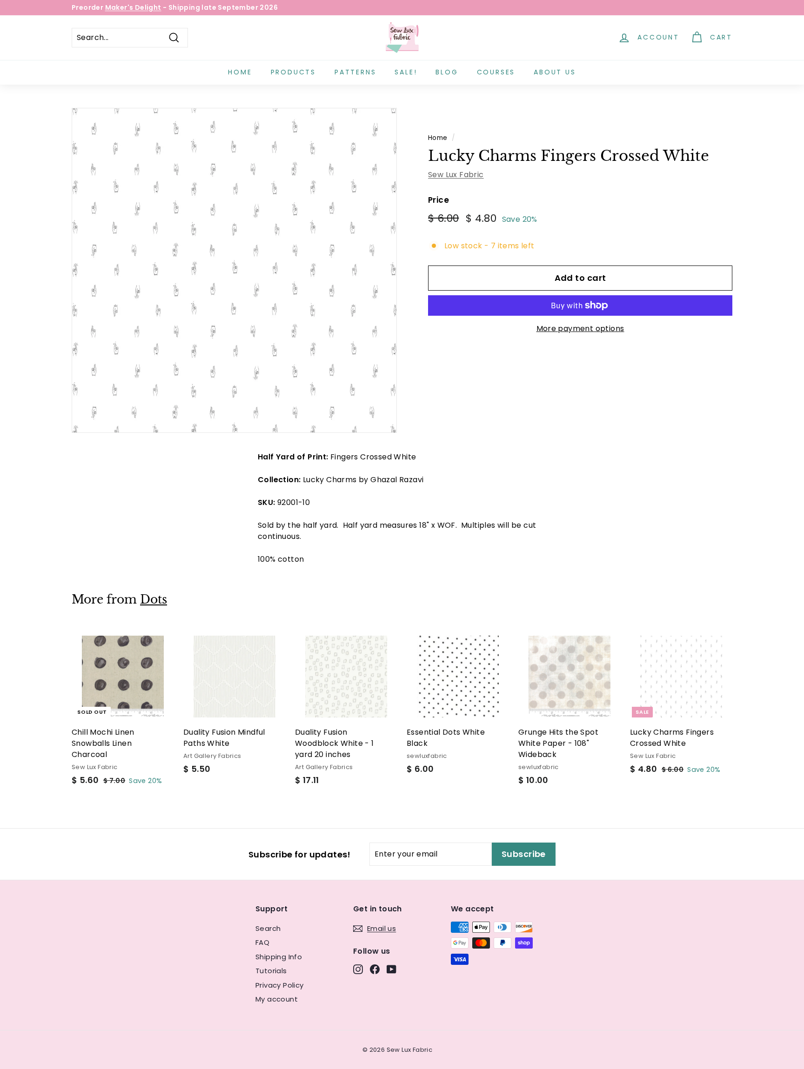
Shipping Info (278, 957)
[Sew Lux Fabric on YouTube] (391, 969)
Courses (496, 72)
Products (293, 72)
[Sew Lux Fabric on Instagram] (358, 969)
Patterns (355, 72)
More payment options (580, 328)
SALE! (406, 72)
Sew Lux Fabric (456, 174)
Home (240, 72)
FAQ (262, 942)
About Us (555, 72)
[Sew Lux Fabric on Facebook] (375, 969)
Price (438, 200)
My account (276, 999)
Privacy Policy (279, 985)
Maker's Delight (133, 7)
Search (268, 928)
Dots (153, 599)
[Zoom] (234, 270)
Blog (447, 72)
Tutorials (271, 971)
